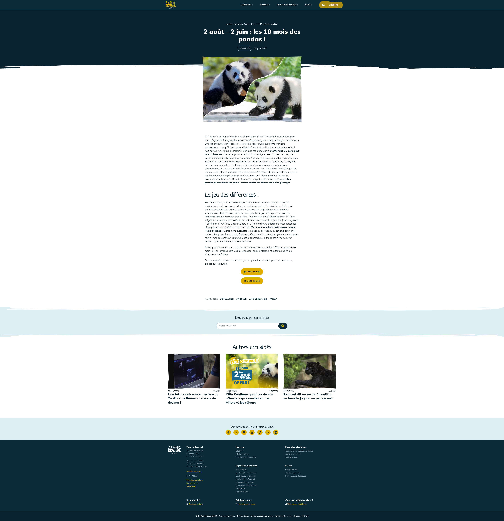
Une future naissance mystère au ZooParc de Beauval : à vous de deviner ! (193, 398)
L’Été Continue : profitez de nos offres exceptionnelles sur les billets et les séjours (249, 398)
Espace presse (291, 470)
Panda (273, 299)
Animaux (264, 5)
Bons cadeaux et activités (246, 457)
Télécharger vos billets (296, 504)
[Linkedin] (275, 432)
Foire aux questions (194, 480)
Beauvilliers (240, 489)
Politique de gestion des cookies (262, 516)
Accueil (229, 24)
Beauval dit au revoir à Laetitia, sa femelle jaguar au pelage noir (308, 396)
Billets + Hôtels (242, 454)
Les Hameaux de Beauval (246, 485)
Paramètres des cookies (283, 516)
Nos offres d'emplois (246, 504)
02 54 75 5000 (192, 476)
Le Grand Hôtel (242, 492)
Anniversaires (258, 299)
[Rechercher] (282, 326)
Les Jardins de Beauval (245, 479)
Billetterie (240, 451)
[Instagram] (252, 432)
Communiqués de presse (295, 476)
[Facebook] (228, 432)
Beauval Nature (291, 457)
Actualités (227, 299)
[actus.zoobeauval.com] (171, 5)
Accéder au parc (193, 471)
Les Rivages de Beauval (246, 476)
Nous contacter (192, 483)
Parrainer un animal (293, 454)
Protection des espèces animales (299, 451)
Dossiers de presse (293, 473)
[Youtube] (244, 432)
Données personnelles (227, 516)
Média (308, 5)
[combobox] (252, 326)
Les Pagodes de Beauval (246, 473)
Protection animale (286, 5)
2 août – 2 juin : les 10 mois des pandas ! (261, 24)
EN (307, 516)
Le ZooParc (246, 5)
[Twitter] (236, 432)
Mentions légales (242, 516)
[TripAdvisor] (268, 432)
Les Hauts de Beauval (245, 482)
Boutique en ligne (196, 504)
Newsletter (191, 486)
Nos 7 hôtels (241, 470)
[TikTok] (259, 432)
